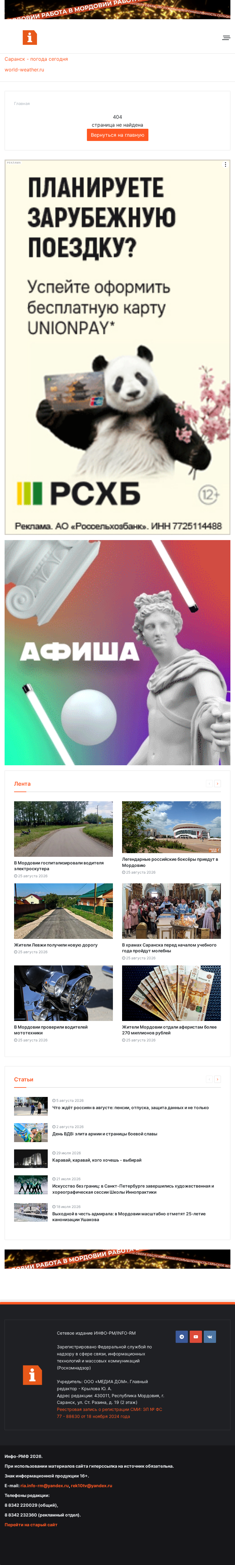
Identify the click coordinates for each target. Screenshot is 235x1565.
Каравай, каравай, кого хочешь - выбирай (96, 1160)
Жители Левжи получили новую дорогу (56, 944)
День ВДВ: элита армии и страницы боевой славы (104, 1133)
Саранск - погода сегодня (36, 59)
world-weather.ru (24, 70)
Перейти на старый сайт (31, 1524)
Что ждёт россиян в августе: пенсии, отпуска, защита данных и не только (130, 1107)
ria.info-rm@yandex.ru (45, 1485)
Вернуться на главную (117, 135)
